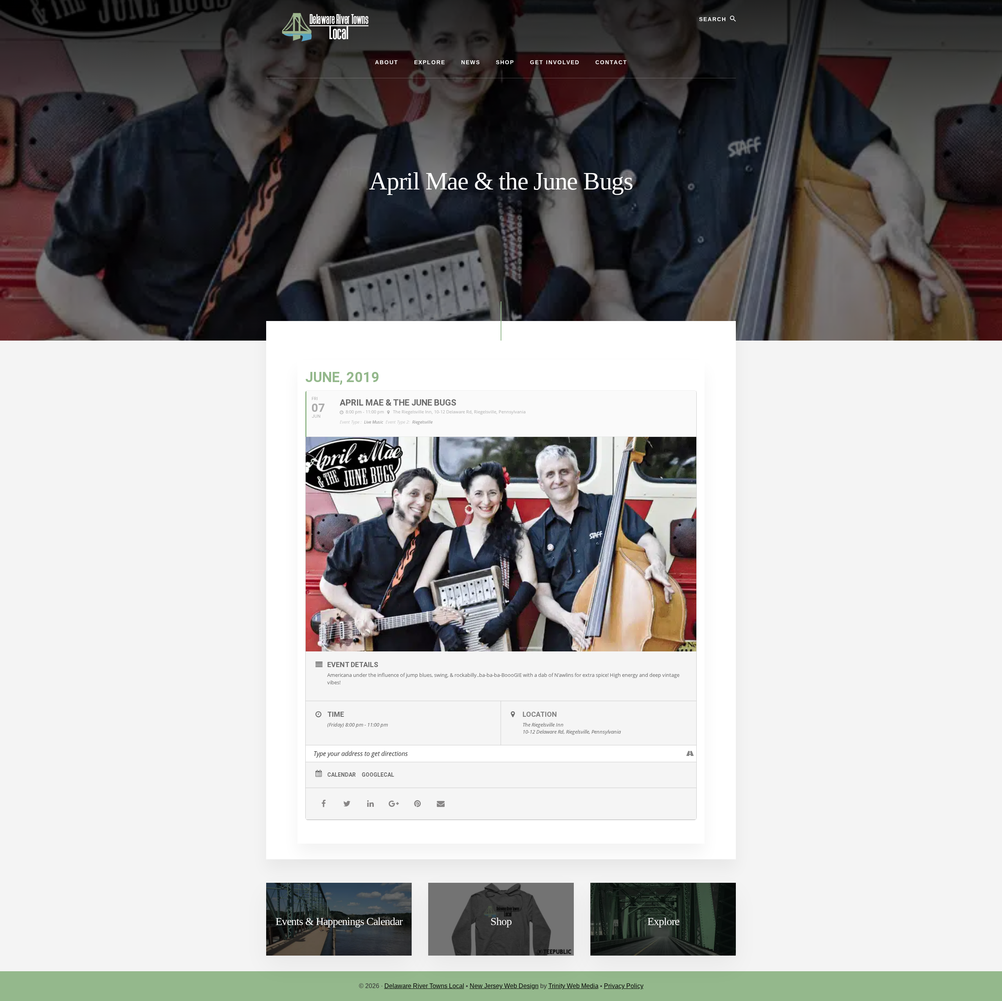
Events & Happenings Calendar (339, 921)
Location (540, 714)
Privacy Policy (623, 986)
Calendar (341, 775)
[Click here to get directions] (690, 753)
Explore (663, 921)
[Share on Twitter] (347, 803)
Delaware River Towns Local (424, 986)
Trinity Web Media (573, 986)
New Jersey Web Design (504, 986)
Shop (501, 921)
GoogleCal (378, 775)
